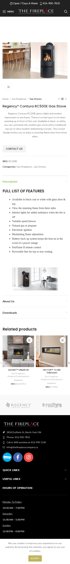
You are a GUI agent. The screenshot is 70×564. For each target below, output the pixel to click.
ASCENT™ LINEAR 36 (18, 369)
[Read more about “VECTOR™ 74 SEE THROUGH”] (63, 340)
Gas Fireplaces (19, 99)
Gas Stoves (36, 99)
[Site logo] (36, 11)
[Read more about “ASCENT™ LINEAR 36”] (29, 340)
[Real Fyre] (51, 404)
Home (6, 99)
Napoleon (18, 380)
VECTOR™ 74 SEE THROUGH (51, 371)
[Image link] (21, 424)
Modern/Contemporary (18, 376)
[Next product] (65, 99)
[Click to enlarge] (8, 87)
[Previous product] (59, 99)
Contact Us (14, 148)
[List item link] (35, 432)
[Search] (65, 11)
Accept (35, 558)
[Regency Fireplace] (19, 404)
